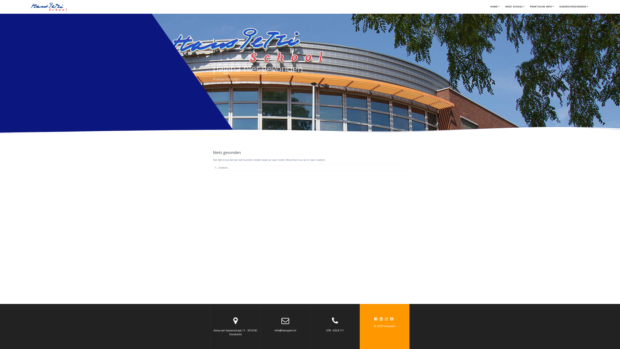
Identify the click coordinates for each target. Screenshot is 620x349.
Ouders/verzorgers (572, 6)
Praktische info (541, 6)
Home (494, 6)
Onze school (514, 6)
